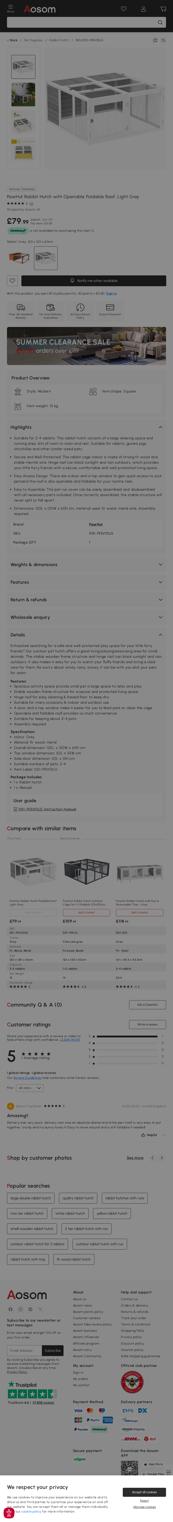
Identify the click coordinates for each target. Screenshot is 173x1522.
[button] (9, 1513)
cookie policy (31, 1511)
